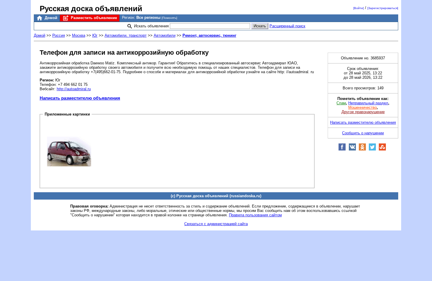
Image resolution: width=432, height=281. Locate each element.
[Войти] (358, 8)
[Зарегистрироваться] (382, 8)
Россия (58, 35)
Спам (341, 103)
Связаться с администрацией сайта (216, 224)
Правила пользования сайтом (255, 215)
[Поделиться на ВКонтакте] (352, 149)
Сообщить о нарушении (363, 133)
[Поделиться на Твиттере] (372, 149)
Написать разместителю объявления (80, 98)
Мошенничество (362, 107)
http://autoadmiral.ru (74, 89)
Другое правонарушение (363, 112)
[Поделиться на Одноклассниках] (362, 149)
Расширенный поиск (287, 26)
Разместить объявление (93, 18)
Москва (78, 35)
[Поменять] (169, 17)
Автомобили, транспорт (126, 35)
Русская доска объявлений (91, 8)
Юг (95, 35)
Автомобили (164, 35)
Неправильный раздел (368, 103)
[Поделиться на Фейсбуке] (342, 149)
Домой (50, 18)
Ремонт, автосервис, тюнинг (209, 35)
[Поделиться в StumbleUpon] (382, 149)
